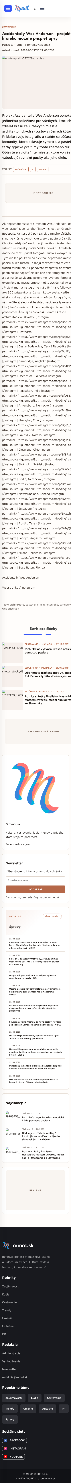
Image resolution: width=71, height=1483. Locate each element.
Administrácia (11, 1353)
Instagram (24, 844)
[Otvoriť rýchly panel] (42, 8)
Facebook (21, 169)
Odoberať (35, 889)
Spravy (9, 1419)
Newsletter (9, 1369)
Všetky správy (52, 916)
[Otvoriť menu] (8, 8)
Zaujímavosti (10, 1286)
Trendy (6, 1310)
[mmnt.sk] (22, 8)
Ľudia (5, 1294)
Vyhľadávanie (11, 1361)
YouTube (14, 1456)
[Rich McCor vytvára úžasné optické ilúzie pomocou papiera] (12, 653)
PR (4, 1334)
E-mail (42, 169)
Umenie (7, 1318)
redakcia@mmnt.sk (15, 1377)
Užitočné (8, 1326)
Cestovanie (9, 1302)
